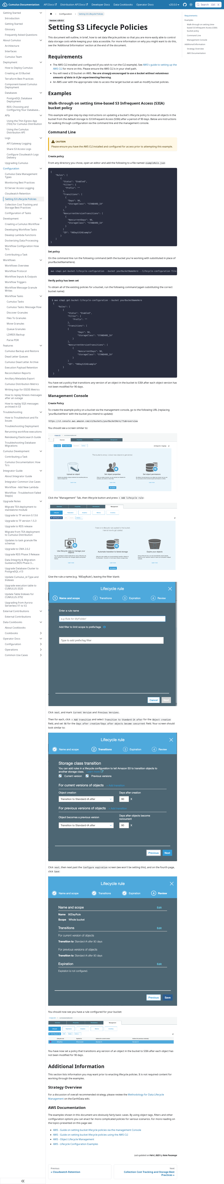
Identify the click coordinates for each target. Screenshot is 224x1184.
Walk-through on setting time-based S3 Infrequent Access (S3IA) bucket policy (202, 27)
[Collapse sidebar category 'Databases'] (40, 92)
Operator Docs (145, 4)
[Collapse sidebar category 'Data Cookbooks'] (40, 622)
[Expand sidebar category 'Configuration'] (40, 644)
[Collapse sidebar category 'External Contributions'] (40, 611)
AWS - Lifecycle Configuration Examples (75, 1144)
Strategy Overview (195, 48)
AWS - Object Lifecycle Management (73, 1139)
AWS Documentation (196, 53)
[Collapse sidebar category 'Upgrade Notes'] (40, 501)
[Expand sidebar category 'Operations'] (40, 649)
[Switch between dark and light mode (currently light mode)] (190, 4)
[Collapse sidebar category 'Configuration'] (40, 168)
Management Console (197, 39)
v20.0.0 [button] (173, 4)
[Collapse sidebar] (23, 1181)
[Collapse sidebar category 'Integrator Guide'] (40, 470)
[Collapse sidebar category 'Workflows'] (40, 260)
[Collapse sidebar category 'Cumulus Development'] (40, 451)
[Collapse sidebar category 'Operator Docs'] (40, 638)
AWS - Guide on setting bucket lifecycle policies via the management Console (97, 1130)
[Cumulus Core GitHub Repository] (184, 4)
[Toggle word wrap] (167, 271)
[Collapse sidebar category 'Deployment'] (40, 62)
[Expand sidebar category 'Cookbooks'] (40, 633)
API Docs (49, 4)
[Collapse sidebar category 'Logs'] (40, 138)
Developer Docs (101, 4)
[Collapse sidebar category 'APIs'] (40, 115)
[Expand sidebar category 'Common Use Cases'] (40, 655)
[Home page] (51, 14)
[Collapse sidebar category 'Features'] (40, 345)
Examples (189, 20)
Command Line (194, 35)
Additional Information (195, 44)
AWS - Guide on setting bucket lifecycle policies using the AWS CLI (90, 1134)
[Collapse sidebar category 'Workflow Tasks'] (40, 296)
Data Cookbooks (123, 4)
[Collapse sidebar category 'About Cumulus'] (40, 40)
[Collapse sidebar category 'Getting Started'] (40, 12)
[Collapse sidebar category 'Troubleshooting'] (40, 412)
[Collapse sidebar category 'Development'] (40, 218)
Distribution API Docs (72, 4)
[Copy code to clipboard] (173, 171)
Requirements (191, 15)
